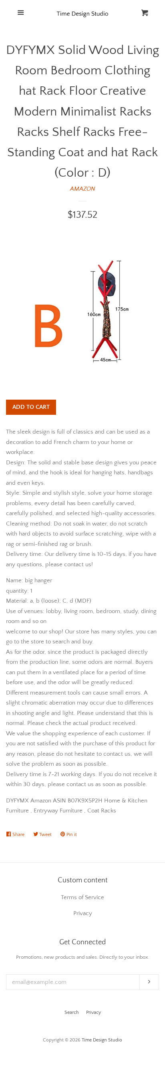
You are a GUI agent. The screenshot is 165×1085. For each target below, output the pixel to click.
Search (71, 1012)
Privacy (93, 1012)
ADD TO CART (31, 407)
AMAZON (82, 188)
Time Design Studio (102, 1040)
